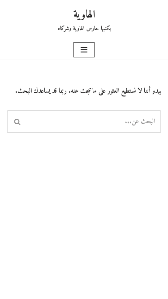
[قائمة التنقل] (84, 49)
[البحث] (17, 121)
